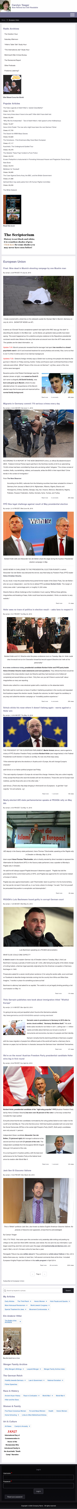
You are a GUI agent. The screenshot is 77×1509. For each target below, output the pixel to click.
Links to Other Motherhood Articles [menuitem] (34, 1415)
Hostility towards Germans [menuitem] (13, 1380)
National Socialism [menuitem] (53, 1380)
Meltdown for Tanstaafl (11, 169)
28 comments (54, 1265)
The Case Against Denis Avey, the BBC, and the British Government (27, 175)
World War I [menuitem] (46, 1396)
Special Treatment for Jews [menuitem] (13, 1309)
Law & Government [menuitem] (34, 1380)
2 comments (54, 397)
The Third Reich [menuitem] (22, 1301)
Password (6, 1481)
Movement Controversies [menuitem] (37, 1309)
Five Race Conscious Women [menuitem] (15, 1411)
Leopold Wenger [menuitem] (32, 1369)
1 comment (55, 794)
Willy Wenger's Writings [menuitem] (12, 1369)
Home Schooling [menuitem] (10, 1415)
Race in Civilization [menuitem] (29, 1396)
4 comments (54, 701)
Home (3, 20)
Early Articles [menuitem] (9, 1301)
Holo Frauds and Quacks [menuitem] (58, 1301)
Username (7, 1473)
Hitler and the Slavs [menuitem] (12, 1399)
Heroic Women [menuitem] (39, 1301)
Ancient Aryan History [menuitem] (12, 1395)
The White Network (10, 190)
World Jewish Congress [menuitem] (38, 1305)
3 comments (54, 498)
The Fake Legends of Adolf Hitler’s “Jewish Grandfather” (23, 108)
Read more (45, 397)
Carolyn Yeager (20, 5)
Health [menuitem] (51, 1411)
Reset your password (14, 1497)
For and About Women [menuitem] (37, 1411)
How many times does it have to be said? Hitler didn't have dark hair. (27, 114)
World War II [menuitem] (60, 1395)
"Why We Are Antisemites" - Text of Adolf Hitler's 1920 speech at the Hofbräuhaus (32, 121)
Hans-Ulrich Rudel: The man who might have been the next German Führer (29, 127)
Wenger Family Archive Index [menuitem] (54, 1369)
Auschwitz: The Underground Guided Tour (18, 146)
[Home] (5, 6)
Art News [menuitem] (8, 1426)
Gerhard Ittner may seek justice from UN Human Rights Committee (26, 182)
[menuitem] (38, 34)
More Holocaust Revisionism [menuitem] (14, 1305)
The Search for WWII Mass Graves (15, 133)
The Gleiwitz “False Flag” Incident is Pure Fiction (20, 153)
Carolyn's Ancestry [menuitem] (20, 1426)
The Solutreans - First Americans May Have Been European (24, 140)
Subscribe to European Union (13, 1281)
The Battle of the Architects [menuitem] (9, 1321)
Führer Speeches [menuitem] (11, 1384)
